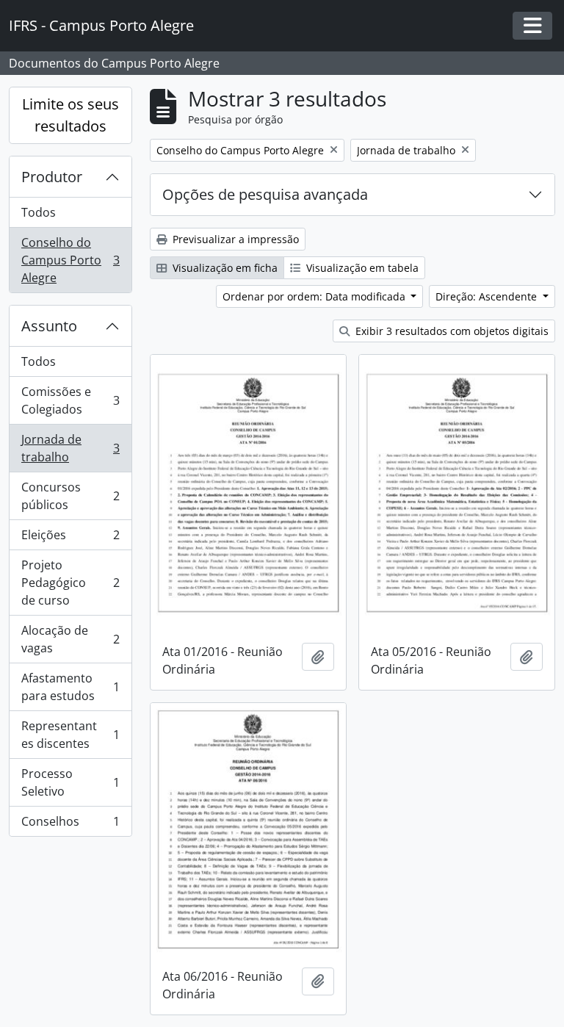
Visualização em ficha (224, 268)
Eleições (70, 538)
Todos (38, 212)
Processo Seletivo (70, 782)
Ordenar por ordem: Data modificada (315, 296)
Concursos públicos (70, 496)
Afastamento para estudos (70, 687)
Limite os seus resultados (70, 115)
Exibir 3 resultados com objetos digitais (450, 331)
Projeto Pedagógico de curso (70, 582)
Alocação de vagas (70, 639)
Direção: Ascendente (487, 296)
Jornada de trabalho (70, 448)
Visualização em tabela (361, 268)
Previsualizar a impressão (234, 239)
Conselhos (70, 824)
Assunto (49, 326)
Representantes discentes (70, 735)
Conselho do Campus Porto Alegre (70, 260)
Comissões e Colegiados (70, 400)
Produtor (51, 177)
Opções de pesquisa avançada (265, 194)
